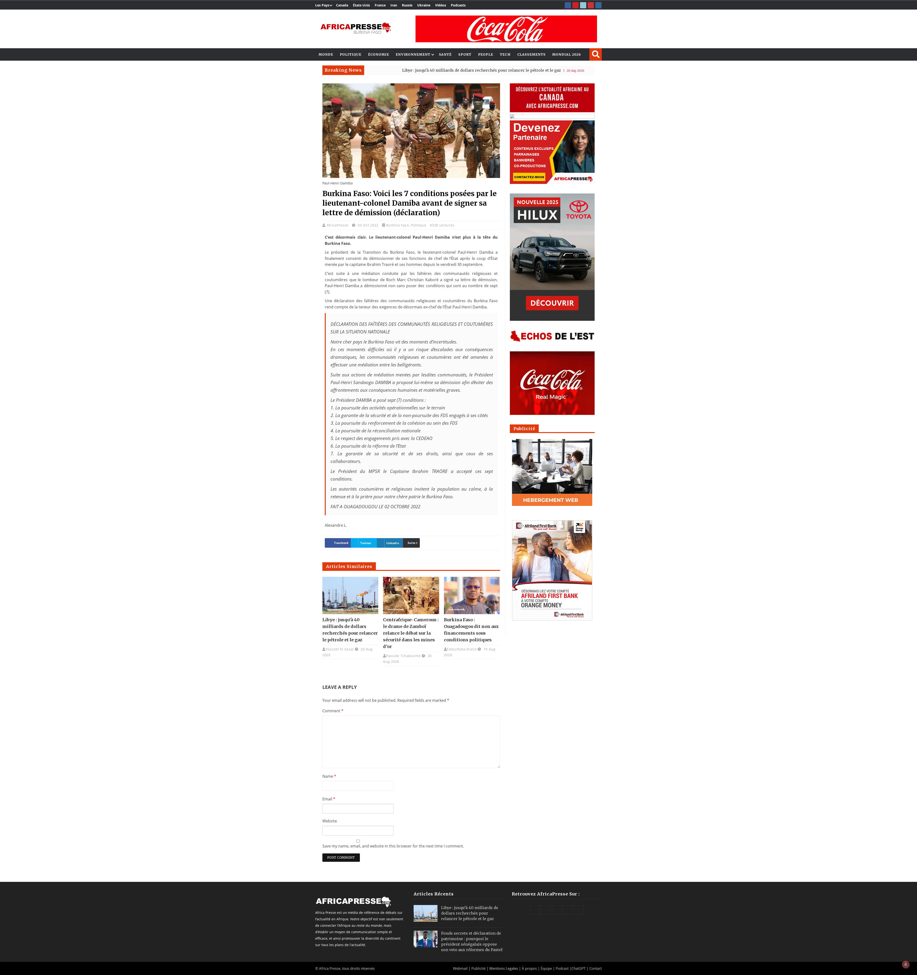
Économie (378, 54)
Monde (326, 54)
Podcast (562, 968)
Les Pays (322, 5)
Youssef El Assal (339, 649)
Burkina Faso (397, 225)
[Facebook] (568, 5)
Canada (342, 5)
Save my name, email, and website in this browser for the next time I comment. (393, 846)
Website (329, 821)
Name (329, 776)
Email (328, 799)
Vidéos (440, 5)
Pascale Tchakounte (403, 656)
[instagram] (598, 5)
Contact (595, 968)
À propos (529, 968)
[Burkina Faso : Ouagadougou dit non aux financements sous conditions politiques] (472, 595)
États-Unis (361, 5)
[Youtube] (591, 5)
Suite (412, 543)
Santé (445, 54)
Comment (332, 710)
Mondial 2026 (566, 54)
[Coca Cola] (506, 29)
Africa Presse (329, 968)
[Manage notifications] (906, 964)
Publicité (478, 968)
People (485, 54)
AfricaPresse (338, 225)
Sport (464, 54)
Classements (531, 54)
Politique (350, 54)
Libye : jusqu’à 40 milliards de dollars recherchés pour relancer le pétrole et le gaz (419, 70)
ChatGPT (578, 968)
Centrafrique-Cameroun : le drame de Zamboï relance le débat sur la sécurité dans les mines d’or (411, 633)
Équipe (547, 968)
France (380, 5)
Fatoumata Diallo (461, 649)
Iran (393, 5)
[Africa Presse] (355, 27)
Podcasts (458, 5)
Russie (407, 5)
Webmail (460, 968)
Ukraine (423, 5)
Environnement (413, 54)
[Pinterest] (575, 5)
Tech (505, 54)
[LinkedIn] (583, 5)
